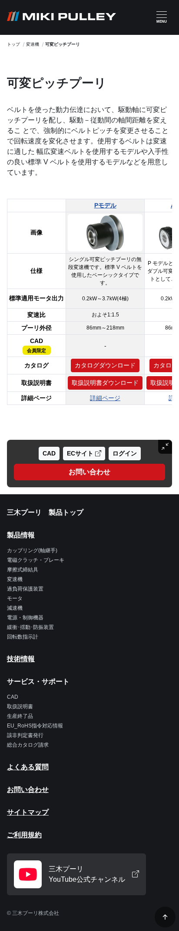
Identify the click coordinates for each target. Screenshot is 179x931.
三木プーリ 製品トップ (45, 512)
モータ (15, 598)
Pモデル (105, 205)
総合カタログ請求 (28, 745)
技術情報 (21, 659)
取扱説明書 (20, 706)
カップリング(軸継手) (32, 550)
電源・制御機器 (25, 618)
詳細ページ (105, 397)
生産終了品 (20, 716)
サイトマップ (28, 812)
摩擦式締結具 (22, 570)
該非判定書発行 (25, 735)
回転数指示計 (22, 637)
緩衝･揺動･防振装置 (30, 627)
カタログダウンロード (105, 365)
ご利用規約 (24, 835)
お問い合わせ (28, 789)
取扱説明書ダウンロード (105, 382)
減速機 (15, 608)
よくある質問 (28, 767)
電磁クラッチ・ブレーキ (35, 560)
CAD (12, 697)
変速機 (32, 44)
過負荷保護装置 (25, 589)
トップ (13, 44)
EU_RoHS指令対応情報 (35, 726)
